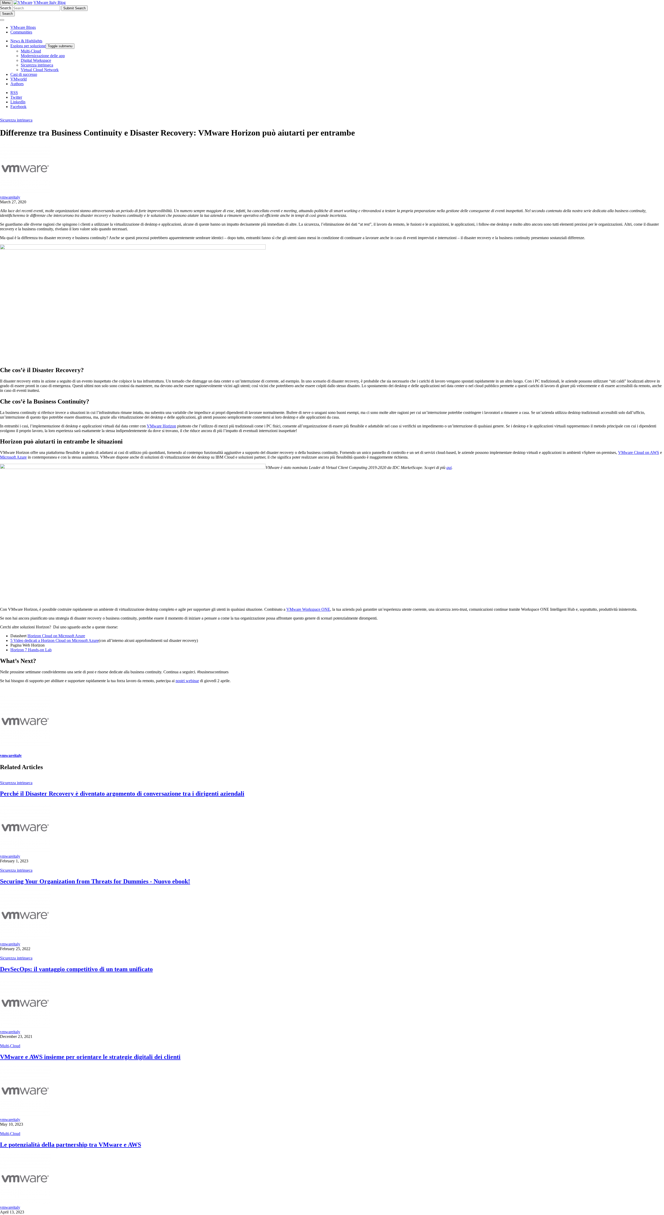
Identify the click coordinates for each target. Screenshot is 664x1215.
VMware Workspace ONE (308, 609)
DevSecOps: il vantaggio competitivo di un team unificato (76, 969)
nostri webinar (187, 681)
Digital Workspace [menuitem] (36, 60)
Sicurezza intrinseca (16, 120)
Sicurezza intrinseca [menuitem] (37, 65)
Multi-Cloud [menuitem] (31, 51)
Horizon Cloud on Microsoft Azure (56, 636)
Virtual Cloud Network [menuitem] (40, 70)
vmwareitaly (10, 197)
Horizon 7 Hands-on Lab (31, 650)
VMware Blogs (23, 27)
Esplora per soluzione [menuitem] (28, 46)
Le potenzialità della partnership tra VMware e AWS (70, 1144)
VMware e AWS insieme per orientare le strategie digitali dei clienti (90, 1056)
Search (5, 8)
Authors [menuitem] (17, 84)
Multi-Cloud (10, 1046)
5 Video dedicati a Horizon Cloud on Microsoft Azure (54, 640)
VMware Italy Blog (49, 2)
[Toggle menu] (2, 20)
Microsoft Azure (13, 457)
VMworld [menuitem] (18, 79)
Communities (21, 32)
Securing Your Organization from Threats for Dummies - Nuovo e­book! (95, 881)
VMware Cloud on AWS (638, 452)
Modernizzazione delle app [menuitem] (43, 55)
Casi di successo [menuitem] (23, 74)
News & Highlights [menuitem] (26, 41)
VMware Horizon (161, 426)
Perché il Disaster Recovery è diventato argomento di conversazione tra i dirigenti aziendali (122, 793)
